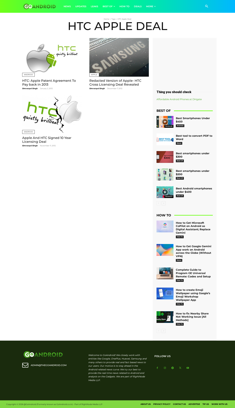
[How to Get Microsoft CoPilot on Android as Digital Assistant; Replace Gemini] (165, 226)
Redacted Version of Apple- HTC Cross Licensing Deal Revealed (115, 82)
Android (28, 75)
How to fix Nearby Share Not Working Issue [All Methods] (192, 317)
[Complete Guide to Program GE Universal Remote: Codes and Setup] (165, 273)
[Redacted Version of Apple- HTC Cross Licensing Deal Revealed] (119, 57)
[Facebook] (157, 368)
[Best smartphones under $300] (165, 157)
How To (180, 237)
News (179, 143)
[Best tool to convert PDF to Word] (165, 139)
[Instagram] (165, 368)
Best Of (180, 161)
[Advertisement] (185, 63)
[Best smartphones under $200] (165, 174)
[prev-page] (159, 203)
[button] (207, 6)
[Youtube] (188, 368)
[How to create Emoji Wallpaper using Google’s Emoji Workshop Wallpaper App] (165, 293)
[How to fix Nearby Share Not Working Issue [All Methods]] (165, 317)
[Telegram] (173, 368)
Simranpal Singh (30, 88)
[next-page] (164, 203)
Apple (94, 75)
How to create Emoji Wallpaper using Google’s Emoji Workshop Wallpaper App (193, 294)
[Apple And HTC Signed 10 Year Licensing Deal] (52, 114)
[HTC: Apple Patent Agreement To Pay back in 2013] (52, 57)
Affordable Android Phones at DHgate (179, 99)
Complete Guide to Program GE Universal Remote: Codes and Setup (193, 273)
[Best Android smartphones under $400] (165, 192)
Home (106, 19)
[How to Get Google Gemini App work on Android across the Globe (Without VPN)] (165, 250)
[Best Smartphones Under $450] (165, 122)
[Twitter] (180, 368)
